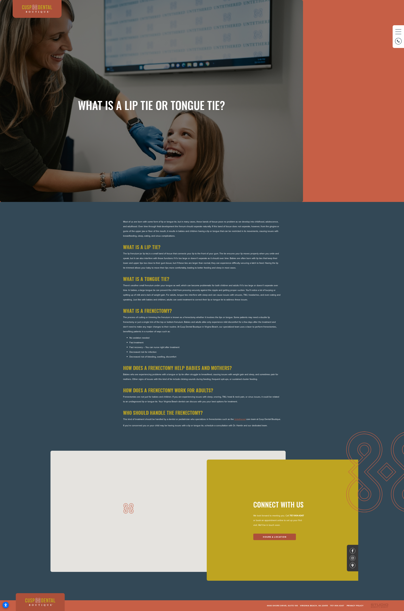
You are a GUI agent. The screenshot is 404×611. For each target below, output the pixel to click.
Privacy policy (355, 605)
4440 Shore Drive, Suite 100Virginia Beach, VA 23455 (297, 605)
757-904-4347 (297, 515)
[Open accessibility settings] (6, 605)
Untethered (240, 419)
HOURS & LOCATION (274, 536)
